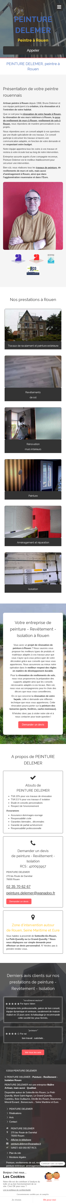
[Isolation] (33, 568)
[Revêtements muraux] (33, 423)
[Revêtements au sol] (33, 371)
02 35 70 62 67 (18, 886)
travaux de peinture (46, 167)
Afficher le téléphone (21, 1139)
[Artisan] (18, 258)
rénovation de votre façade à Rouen (42, 114)
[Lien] (51, 258)
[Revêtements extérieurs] (33, 325)
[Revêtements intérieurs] (33, 522)
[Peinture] (33, 475)
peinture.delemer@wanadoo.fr (30, 893)
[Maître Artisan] (36, 258)
